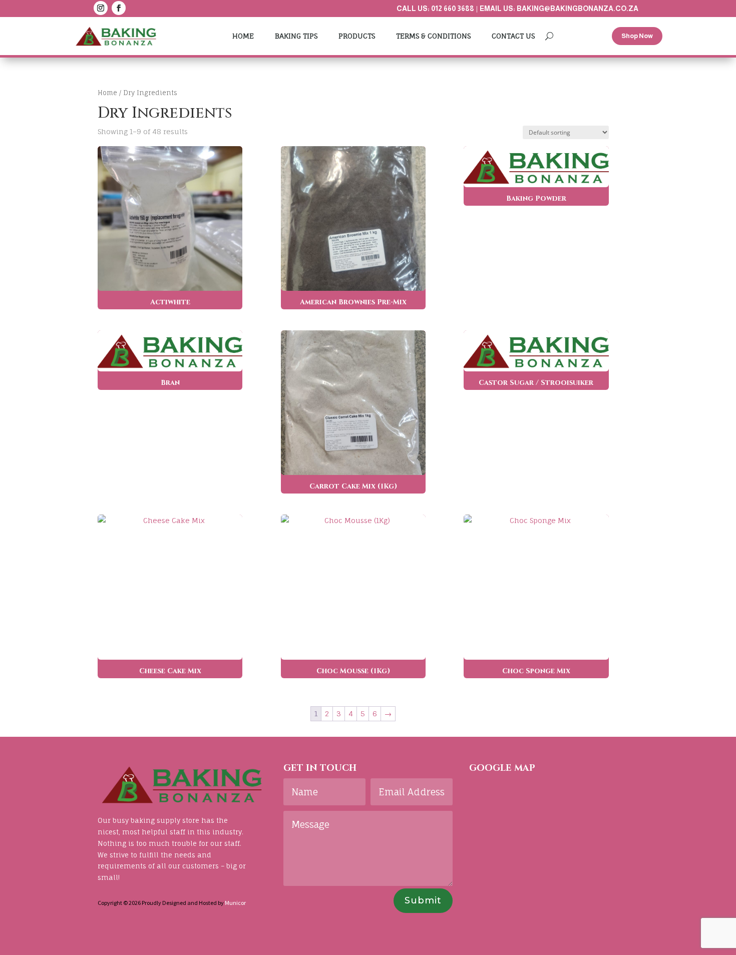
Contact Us (513, 36)
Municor (235, 902)
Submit (423, 900)
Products (356, 36)
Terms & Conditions (433, 36)
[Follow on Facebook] (119, 8)
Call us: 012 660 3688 (435, 9)
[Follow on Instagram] (101, 8)
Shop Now (637, 36)
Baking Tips (296, 36)
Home (243, 36)
